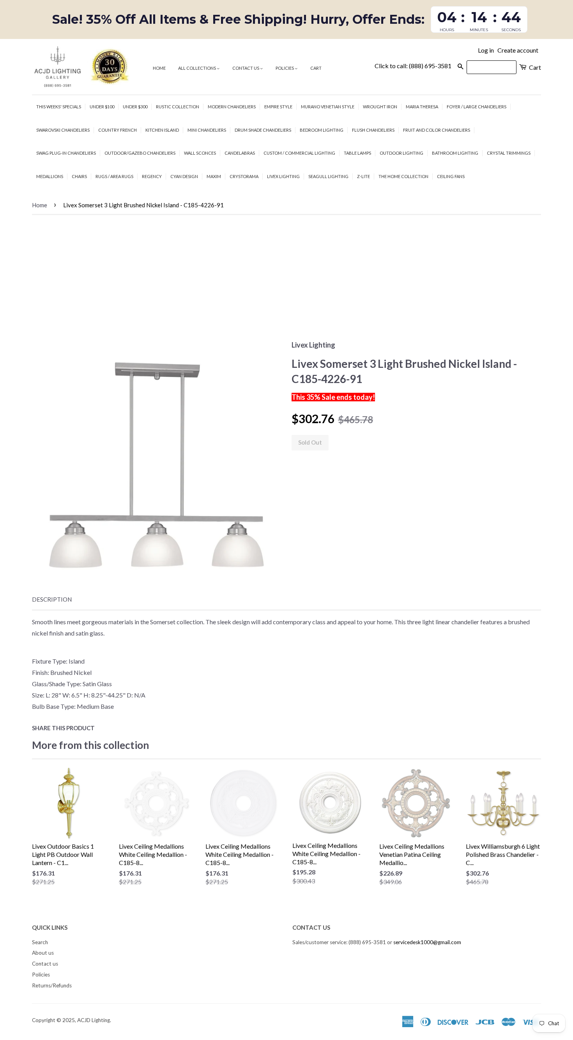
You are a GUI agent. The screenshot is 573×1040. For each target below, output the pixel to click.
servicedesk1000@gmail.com (427, 942)
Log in (486, 50)
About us (43, 953)
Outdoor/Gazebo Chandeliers (139, 152)
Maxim (214, 176)
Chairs (79, 176)
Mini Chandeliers (206, 129)
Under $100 (102, 106)
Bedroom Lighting (321, 129)
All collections (197, 68)
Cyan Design (184, 176)
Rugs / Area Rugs (114, 176)
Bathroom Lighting (455, 152)
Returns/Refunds (52, 985)
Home (159, 68)
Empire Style (278, 106)
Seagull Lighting (328, 176)
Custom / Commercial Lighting (299, 152)
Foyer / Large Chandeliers (476, 106)
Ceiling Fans (451, 176)
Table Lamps (357, 152)
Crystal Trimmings (509, 152)
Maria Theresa (422, 106)
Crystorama (244, 176)
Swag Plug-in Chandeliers (66, 152)
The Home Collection (403, 176)
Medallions (49, 176)
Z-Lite (363, 176)
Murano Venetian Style (327, 106)
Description (52, 599)
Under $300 (135, 106)
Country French (117, 129)
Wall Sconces (200, 152)
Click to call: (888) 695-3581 (413, 65)
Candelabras (240, 152)
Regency (152, 176)
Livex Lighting (283, 176)
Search (40, 942)
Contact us (246, 68)
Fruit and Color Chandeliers (436, 129)
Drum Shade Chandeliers (263, 129)
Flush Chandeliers (373, 129)
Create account (517, 50)
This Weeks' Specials (58, 106)
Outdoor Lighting (401, 152)
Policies (285, 68)
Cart (316, 68)
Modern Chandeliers (232, 106)
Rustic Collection (177, 106)
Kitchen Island (162, 129)
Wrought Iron (380, 106)
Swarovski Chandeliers (63, 129)
